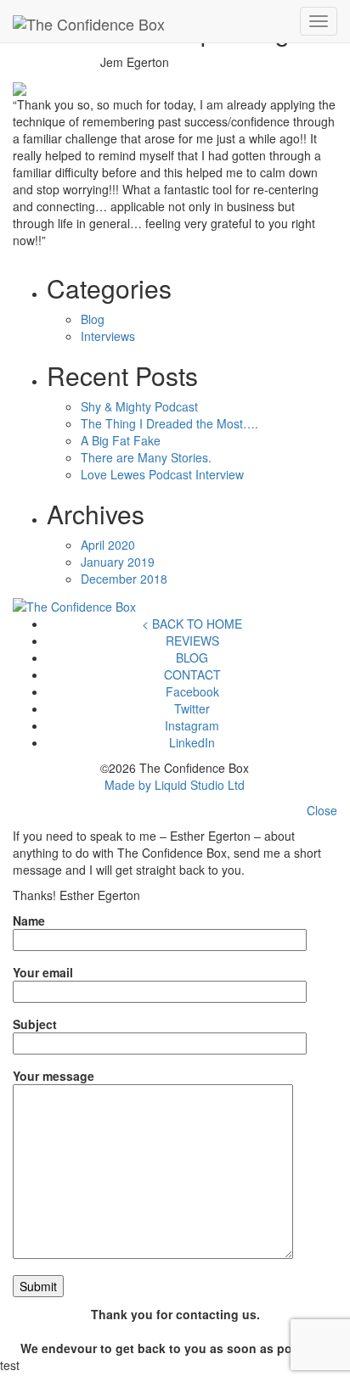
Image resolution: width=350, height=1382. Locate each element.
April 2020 (108, 544)
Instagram (192, 725)
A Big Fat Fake (121, 440)
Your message (53, 1075)
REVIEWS (192, 640)
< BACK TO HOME (192, 623)
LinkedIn (192, 742)
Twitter (192, 708)
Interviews (108, 335)
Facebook (192, 691)
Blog (92, 319)
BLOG (192, 657)
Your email (43, 972)
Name (29, 920)
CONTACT (192, 674)
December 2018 (124, 578)
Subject (35, 1024)
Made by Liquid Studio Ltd (174, 784)
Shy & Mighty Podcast (139, 406)
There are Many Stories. (146, 457)
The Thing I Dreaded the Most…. (169, 423)
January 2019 (118, 561)
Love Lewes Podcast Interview (162, 474)
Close (322, 810)
